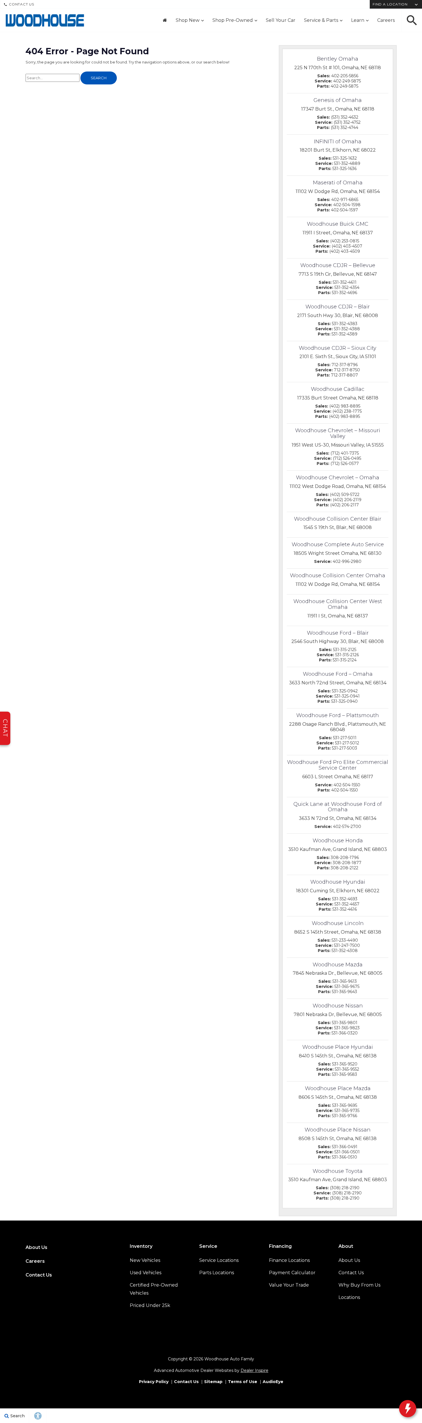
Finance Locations (289, 1260)
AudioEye (273, 1381)
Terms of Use (242, 1381)
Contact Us (21, 4)
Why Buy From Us (359, 1285)
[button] (412, 20)
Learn (357, 20)
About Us (36, 1247)
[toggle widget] (407, 1408)
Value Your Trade (289, 1285)
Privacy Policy (154, 1381)
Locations (349, 1297)
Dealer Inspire (254, 1370)
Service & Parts (321, 20)
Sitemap (213, 1381)
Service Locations (219, 1260)
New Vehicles (145, 1260)
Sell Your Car (280, 20)
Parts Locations (216, 1272)
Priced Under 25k (150, 1305)
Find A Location (390, 4)
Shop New (188, 20)
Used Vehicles (145, 1272)
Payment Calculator (292, 1272)
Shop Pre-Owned (232, 20)
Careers (386, 20)
